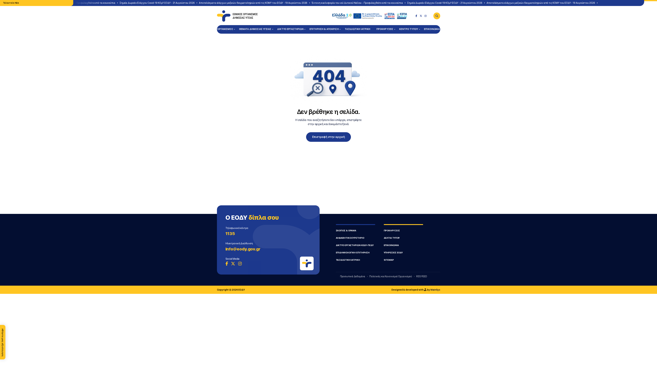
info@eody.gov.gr (243, 249)
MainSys (435, 289)
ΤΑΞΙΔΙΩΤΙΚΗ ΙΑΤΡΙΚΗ (357, 29)
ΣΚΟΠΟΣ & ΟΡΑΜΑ (346, 230)
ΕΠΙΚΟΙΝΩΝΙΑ (432, 29)
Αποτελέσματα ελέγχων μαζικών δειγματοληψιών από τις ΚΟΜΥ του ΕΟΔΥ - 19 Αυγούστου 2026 (248, 3)
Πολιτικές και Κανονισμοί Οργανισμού (390, 276)
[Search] (436, 15)
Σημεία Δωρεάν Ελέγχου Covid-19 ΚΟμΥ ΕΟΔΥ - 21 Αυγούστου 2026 (151, 3)
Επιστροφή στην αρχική (328, 137)
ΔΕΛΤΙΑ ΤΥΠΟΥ (392, 238)
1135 (230, 233)
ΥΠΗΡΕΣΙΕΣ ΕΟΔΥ (393, 252)
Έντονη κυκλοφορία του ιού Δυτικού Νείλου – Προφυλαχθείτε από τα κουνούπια (352, 3)
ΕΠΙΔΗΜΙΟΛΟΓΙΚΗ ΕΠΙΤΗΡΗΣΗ (353, 252)
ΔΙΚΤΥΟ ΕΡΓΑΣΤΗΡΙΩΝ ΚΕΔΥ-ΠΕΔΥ (355, 245)
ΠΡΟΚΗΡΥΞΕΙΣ (384, 29)
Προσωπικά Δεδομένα (352, 276)
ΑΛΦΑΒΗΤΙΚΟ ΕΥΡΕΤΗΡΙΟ (350, 238)
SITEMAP (389, 260)
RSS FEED (421, 276)
